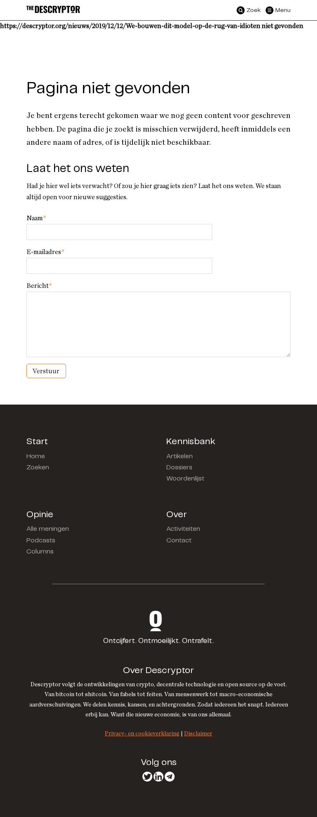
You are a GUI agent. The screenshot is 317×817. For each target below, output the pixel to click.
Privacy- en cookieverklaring (142, 733)
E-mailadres (45, 252)
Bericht (39, 286)
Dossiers (179, 467)
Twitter (147, 777)
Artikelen (179, 456)
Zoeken (37, 467)
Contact (179, 540)
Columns (40, 552)
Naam (36, 218)
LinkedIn (158, 777)
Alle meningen (47, 529)
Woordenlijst (185, 479)
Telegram (170, 777)
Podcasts (40, 540)
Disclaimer (198, 733)
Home (35, 456)
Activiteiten (183, 529)
